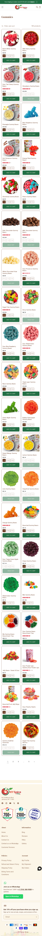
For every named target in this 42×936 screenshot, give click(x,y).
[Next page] (34, 762)
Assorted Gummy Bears (30, 525)
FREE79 (32, 2)
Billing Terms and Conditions (7, 873)
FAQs (24, 840)
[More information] (36, 2)
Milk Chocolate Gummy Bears (30, 231)
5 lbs (31, 602)
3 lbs (27, 602)
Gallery (24, 843)
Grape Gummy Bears (29, 561)
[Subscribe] (36, 917)
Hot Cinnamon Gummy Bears (10, 159)
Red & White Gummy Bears (9, 49)
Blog (23, 832)
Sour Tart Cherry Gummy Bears (11, 85)
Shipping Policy (6, 868)
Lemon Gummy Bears (30, 455)
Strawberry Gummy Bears (31, 86)
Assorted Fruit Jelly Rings (11, 704)
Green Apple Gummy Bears (9, 418)
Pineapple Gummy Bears (10, 124)
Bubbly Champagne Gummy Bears (29, 418)
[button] (2, 7)
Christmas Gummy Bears (11, 197)
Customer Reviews (8, 847)
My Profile (25, 860)
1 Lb (4, 55)
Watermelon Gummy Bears (9, 596)
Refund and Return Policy (10, 864)
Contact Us (5, 840)
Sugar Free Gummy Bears (11, 307)
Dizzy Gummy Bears (29, 310)
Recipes (25, 836)
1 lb (24, 602)
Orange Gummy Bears (10, 523)
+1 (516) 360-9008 (25, 889)
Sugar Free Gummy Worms (29, 741)
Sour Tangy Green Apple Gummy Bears (10, 560)
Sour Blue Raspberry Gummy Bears (9, 347)
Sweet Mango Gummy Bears (10, 454)
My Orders (25, 868)
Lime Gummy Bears (9, 489)
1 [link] (7, 762)
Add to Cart (11, 60)
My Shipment (26, 864)
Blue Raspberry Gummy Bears (30, 123)
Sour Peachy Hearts (29, 707)
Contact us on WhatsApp (10, 843)
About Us (4, 836)
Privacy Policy (6, 860)
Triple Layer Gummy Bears (29, 383)
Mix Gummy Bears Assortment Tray (8, 635)
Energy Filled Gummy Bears (29, 159)
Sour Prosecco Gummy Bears (30, 269)
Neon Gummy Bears (9, 384)
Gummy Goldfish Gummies (8, 741)
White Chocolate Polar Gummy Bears (10, 272)
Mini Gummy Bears (29, 595)
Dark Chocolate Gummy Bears (10, 231)
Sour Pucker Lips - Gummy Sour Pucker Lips (31, 667)
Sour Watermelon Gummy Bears (28, 344)
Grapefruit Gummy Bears (31, 489)
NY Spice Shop (23, 932)
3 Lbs (8, 55)
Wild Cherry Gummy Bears (29, 49)
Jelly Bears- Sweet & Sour (11, 670)
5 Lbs (12, 55)
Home (3, 832)
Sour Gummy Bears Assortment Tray (29, 632)
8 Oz (4, 315)
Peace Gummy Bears (29, 197)
